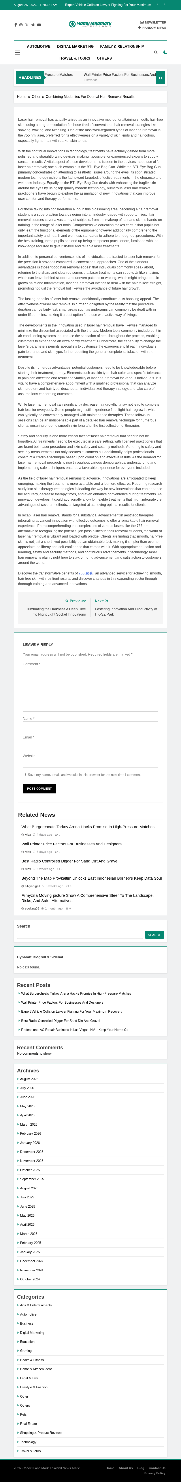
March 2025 (28, 1234)
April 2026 (27, 1115)
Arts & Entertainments (36, 1305)
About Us (126, 1468)
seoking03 (32, 908)
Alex (28, 834)
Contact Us (157, 1468)
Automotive (39, 46)
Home (110, 1468)
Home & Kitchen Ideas (36, 1369)
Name (28, 718)
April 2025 (27, 1224)
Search (23, 926)
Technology (28, 1442)
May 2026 (27, 1106)
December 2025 (31, 1152)
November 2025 (31, 1161)
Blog (140, 1468)
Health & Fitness (32, 1360)
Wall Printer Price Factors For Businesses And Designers (117, 75)
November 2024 (31, 1270)
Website (29, 756)
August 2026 (29, 1079)
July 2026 (27, 1088)
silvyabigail (32, 886)
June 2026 (27, 1097)
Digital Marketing (75, 46)
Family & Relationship (122, 46)
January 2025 (30, 1252)
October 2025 (30, 1170)
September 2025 (32, 1179)
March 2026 (28, 1124)
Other (24, 1396)
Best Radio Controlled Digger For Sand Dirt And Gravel (69, 861)
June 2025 (27, 1206)
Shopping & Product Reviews (41, 1433)
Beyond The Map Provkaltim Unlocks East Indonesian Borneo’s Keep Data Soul (91, 878)
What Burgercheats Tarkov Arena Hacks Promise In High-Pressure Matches (88, 827)
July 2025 (27, 1197)
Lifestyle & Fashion (33, 1387)
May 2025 (27, 1215)
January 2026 (30, 1143)
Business (27, 1323)
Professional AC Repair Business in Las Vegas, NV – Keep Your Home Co (74, 1030)
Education (27, 1341)
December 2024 (31, 1261)
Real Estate (28, 1423)
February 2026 (30, 1133)
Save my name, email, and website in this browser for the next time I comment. (84, 775)
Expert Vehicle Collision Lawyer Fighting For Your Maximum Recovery (108, 5)
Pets (23, 1414)
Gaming (26, 1351)
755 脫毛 (85, 573)
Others (104, 58)
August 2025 (29, 1188)
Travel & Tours (74, 58)
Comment (31, 664)
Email (28, 737)
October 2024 (30, 1279)
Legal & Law (29, 1378)
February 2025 (30, 1243)
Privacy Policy (155, 1473)
